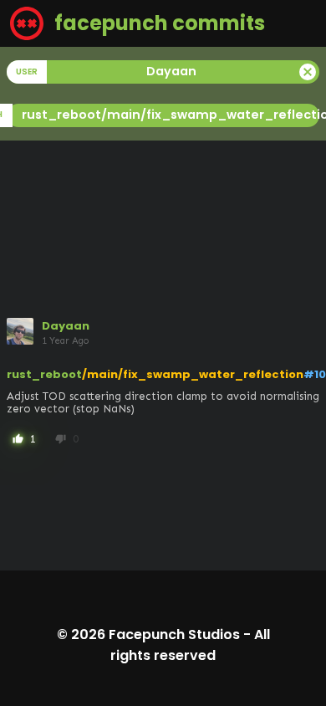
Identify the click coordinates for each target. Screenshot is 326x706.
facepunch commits (157, 23)
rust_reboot (44, 374)
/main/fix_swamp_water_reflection (192, 374)
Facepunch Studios (174, 634)
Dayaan (65, 326)
